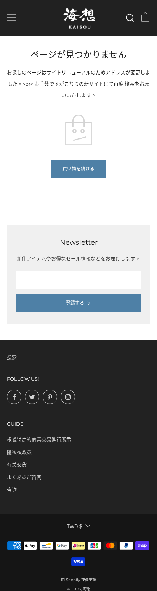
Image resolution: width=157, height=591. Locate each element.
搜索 (12, 357)
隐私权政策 (19, 452)
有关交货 (17, 464)
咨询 (12, 490)
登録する (75, 303)
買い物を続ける (78, 169)
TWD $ (74, 526)
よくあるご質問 (24, 477)
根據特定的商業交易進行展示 (39, 439)
